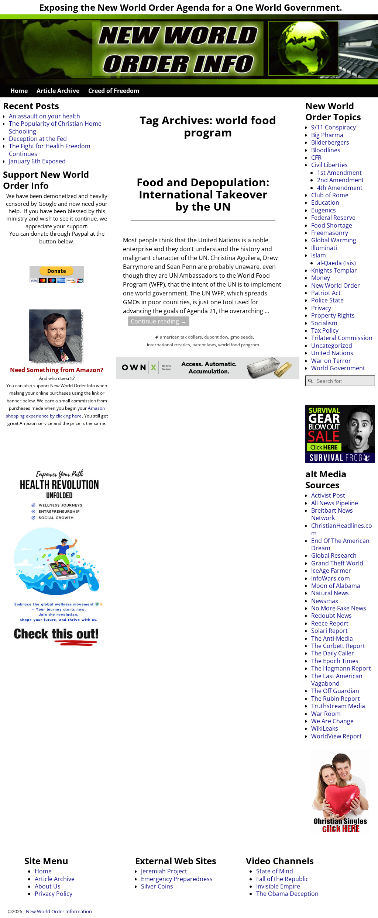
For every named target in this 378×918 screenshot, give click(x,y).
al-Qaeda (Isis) (336, 263)
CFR (316, 157)
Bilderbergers (330, 142)
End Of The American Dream (340, 544)
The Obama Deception (287, 894)
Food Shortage (331, 225)
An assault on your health (44, 116)
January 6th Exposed (37, 161)
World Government (338, 368)
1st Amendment (339, 173)
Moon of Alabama (335, 586)
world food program (238, 345)
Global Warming (333, 240)
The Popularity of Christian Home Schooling (55, 127)
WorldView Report (336, 736)
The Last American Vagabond (336, 679)
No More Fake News (338, 608)
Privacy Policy (53, 894)
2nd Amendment (340, 180)
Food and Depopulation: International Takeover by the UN (203, 194)
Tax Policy (325, 330)
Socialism (324, 323)
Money (320, 278)
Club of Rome (329, 195)
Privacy (321, 308)
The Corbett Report (338, 646)
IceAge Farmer (331, 571)
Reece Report (329, 623)
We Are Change (332, 721)
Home (19, 91)
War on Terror (331, 361)
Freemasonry (329, 233)
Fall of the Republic (282, 879)
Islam (318, 255)
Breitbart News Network (332, 514)
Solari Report (329, 631)
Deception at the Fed (38, 139)
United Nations (332, 353)
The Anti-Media (332, 638)
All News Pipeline (334, 503)
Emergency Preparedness (177, 879)
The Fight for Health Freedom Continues (49, 149)
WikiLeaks (324, 728)
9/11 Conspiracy (333, 127)
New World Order (335, 285)
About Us (48, 886)
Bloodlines (325, 150)
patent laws (204, 345)
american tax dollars (181, 337)
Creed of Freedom (114, 91)
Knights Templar (334, 270)
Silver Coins (157, 886)
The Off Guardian (335, 691)
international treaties (168, 345)
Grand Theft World (337, 563)
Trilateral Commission (341, 338)
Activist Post (328, 495)
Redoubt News (331, 616)
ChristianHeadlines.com (341, 529)
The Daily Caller (332, 653)
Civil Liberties (329, 165)
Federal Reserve (333, 218)
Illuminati (324, 248)
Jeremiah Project (164, 871)
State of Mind (274, 871)
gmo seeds (241, 337)
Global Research (334, 555)
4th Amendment (339, 188)
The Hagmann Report (341, 668)
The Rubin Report (335, 698)
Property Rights (333, 315)
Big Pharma (327, 135)
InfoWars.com (330, 578)
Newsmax (324, 601)
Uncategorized (331, 346)
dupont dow (216, 337)
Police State (327, 300)
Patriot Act (326, 293)
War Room (326, 714)
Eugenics (323, 210)
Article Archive (58, 91)
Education (325, 202)
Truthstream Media (338, 706)
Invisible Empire (278, 886)
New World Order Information (59, 911)
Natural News (330, 593)
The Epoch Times (334, 661)
